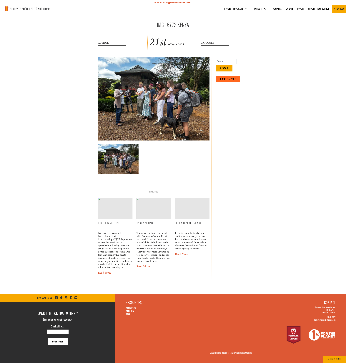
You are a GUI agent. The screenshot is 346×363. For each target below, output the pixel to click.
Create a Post (228, 79)
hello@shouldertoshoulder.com (324, 320)
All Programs (131, 307)
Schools (258, 8)
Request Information (319, 8)
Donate (289, 8)
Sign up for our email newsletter (57, 319)
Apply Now (339, 8)
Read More (104, 272)
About (128, 313)
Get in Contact (334, 359)
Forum (300, 8)
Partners (277, 8)
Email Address (58, 326)
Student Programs (234, 8)
